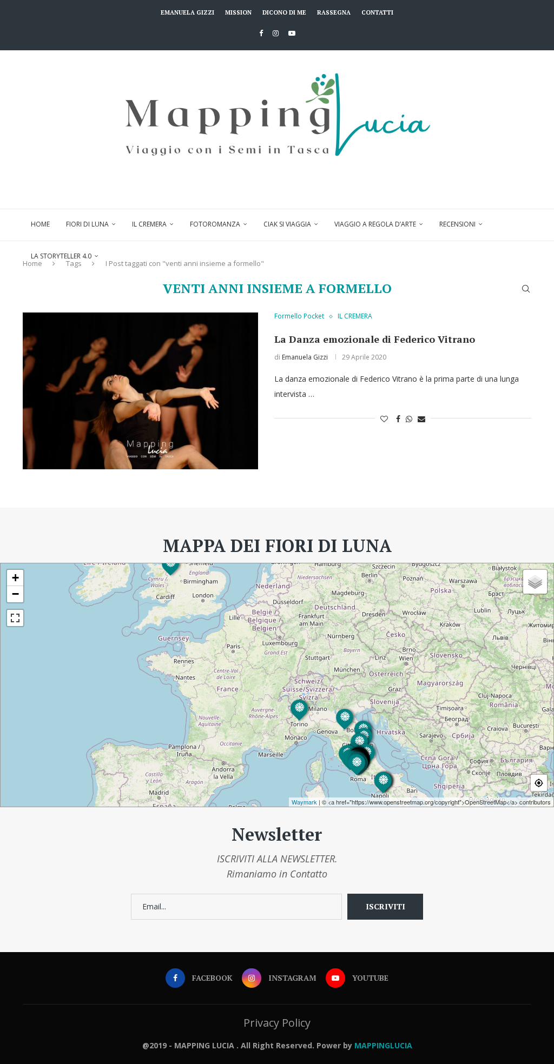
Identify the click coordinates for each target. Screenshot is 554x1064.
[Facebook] (261, 33)
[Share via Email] (421, 419)
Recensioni (457, 224)
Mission (238, 12)
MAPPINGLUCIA (383, 1045)
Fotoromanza (215, 224)
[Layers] (535, 582)
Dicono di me (284, 12)
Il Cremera (149, 224)
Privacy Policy (277, 1022)
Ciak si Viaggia (287, 224)
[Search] (525, 288)
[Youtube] (291, 33)
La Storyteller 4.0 (61, 256)
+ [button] (15, 577)
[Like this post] (384, 419)
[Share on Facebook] (398, 419)
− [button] (15, 594)
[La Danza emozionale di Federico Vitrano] (140, 390)
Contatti (377, 12)
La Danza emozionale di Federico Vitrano (374, 338)
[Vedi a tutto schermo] (15, 618)
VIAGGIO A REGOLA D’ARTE (375, 224)
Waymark (304, 801)
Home (40, 224)
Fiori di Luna (87, 224)
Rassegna (334, 12)
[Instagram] (276, 33)
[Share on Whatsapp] (409, 419)
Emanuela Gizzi (187, 12)
